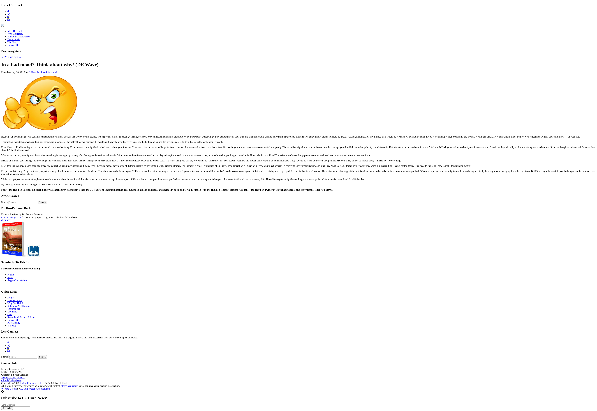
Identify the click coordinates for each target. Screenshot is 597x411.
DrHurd (32, 72)
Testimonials (13, 39)
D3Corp (24, 388)
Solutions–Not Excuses (18, 36)
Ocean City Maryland (39, 388)
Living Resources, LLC (31, 383)
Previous (7, 57)
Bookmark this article (47, 72)
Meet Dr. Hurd (14, 31)
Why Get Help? (15, 33)
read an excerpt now (11, 217)
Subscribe (7, 408)
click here (6, 220)
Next (17, 57)
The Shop (12, 42)
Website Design (9, 388)
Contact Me (13, 45)
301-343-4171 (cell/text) (13, 377)
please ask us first (69, 386)
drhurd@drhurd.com (11, 380)
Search (4, 202)
